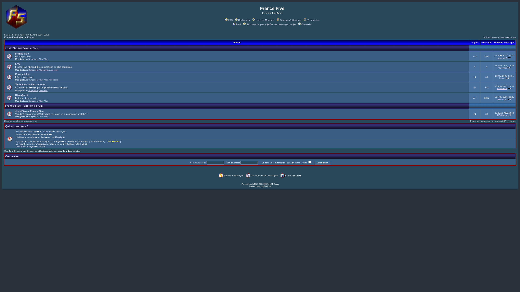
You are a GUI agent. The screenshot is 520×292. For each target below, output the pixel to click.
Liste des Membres (265, 20)
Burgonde (33, 59)
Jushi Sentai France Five (21, 48)
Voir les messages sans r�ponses (500, 37)
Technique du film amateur (30, 84)
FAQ (230, 20)
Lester (502, 78)
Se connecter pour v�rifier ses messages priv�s (271, 24)
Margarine (43, 70)
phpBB (254, 184)
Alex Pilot (43, 59)
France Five (22, 53)
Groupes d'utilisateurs (290, 20)
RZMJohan (502, 88)
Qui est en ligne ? (17, 126)
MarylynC (60, 137)
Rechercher (244, 20)
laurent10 (502, 58)
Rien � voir (22, 95)
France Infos (22, 74)
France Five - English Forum (24, 105)
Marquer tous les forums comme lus (20, 121)
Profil (238, 24)
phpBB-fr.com (266, 186)
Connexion (306, 24)
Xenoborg (53, 80)
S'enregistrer (313, 20)
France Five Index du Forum (19, 37)
